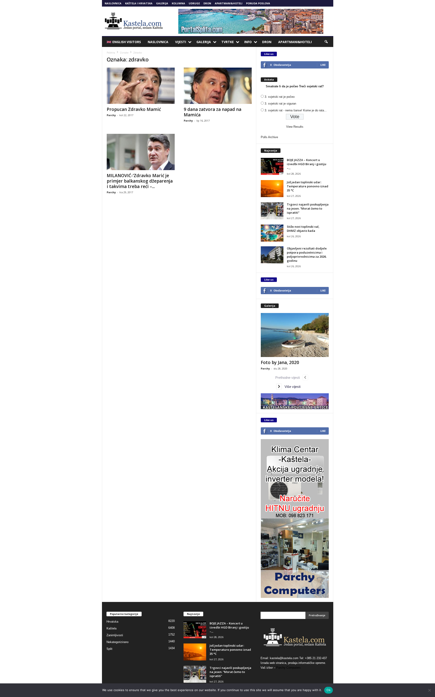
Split (109, 649)
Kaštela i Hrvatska (138, 3)
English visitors (126, 42)
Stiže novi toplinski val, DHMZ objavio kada (303, 229)
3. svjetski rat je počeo (280, 96)
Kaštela (111, 628)
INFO (248, 42)
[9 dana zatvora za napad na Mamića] (218, 86)
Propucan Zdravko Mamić (134, 109)
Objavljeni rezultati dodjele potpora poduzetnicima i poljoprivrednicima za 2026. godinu (307, 254)
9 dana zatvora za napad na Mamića (212, 112)
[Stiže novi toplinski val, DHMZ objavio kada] (272, 233)
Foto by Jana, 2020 (280, 362)
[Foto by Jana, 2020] (295, 335)
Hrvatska (112, 621)
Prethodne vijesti (288, 377)
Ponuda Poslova (258, 3)
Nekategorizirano (117, 642)
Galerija (162, 3)
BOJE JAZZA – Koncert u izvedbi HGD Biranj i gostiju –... (306, 164)
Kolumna (178, 3)
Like (323, 64)
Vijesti (180, 42)
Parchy (111, 115)
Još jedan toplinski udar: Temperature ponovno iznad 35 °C (307, 186)
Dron (207, 3)
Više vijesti (291, 387)
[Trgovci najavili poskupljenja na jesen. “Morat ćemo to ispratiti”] (272, 210)
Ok (328, 690)
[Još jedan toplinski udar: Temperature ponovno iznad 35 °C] (272, 188)
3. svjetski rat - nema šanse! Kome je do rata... (296, 110)
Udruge (194, 3)
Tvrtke (227, 42)
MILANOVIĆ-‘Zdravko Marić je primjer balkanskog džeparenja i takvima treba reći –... (140, 181)
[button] (326, 42)
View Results (294, 126)
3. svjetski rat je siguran (280, 103)
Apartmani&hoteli (228, 3)
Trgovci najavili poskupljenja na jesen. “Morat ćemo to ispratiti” (308, 208)
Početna (111, 52)
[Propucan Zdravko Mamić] (141, 86)
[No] (429, 690)
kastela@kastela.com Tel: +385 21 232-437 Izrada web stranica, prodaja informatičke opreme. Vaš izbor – (294, 662)
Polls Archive (269, 137)
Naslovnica (113, 3)
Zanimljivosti (114, 635)
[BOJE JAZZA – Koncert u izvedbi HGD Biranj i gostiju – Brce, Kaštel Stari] (272, 166)
